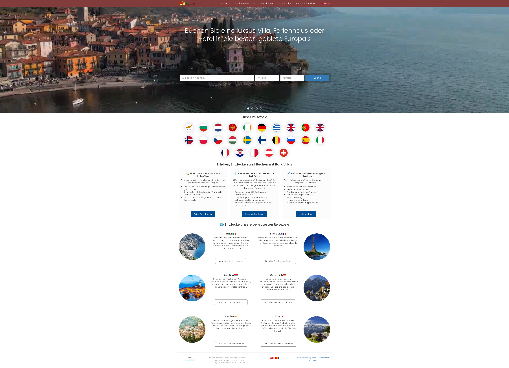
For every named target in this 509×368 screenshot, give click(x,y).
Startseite (225, 3)
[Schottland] (291, 128)
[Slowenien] (291, 140)
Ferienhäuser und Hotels (245, 3)
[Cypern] (189, 128)
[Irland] (247, 128)
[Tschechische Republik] (218, 140)
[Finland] (262, 140)
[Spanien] (306, 140)
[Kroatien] (240, 153)
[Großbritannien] (320, 128)
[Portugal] (306, 128)
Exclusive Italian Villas (305, 3)
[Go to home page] (187, 3)
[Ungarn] (233, 140)
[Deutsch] (322, 3)
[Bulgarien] (203, 128)
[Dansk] (325, 3)
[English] (329, 3)
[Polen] (203, 140)
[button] (9, 60)
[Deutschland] (262, 128)
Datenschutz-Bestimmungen (318, 358)
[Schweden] (247, 140)
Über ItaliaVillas (284, 3)
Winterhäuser (266, 3)
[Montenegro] (233, 128)
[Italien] (320, 140)
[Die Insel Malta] (254, 153)
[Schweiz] (284, 153)
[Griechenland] (276, 128)
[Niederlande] (218, 128)
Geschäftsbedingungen (306, 357)
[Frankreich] (225, 153)
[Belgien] (276, 140)
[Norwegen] (189, 140)
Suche (317, 77)
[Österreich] (269, 153)
